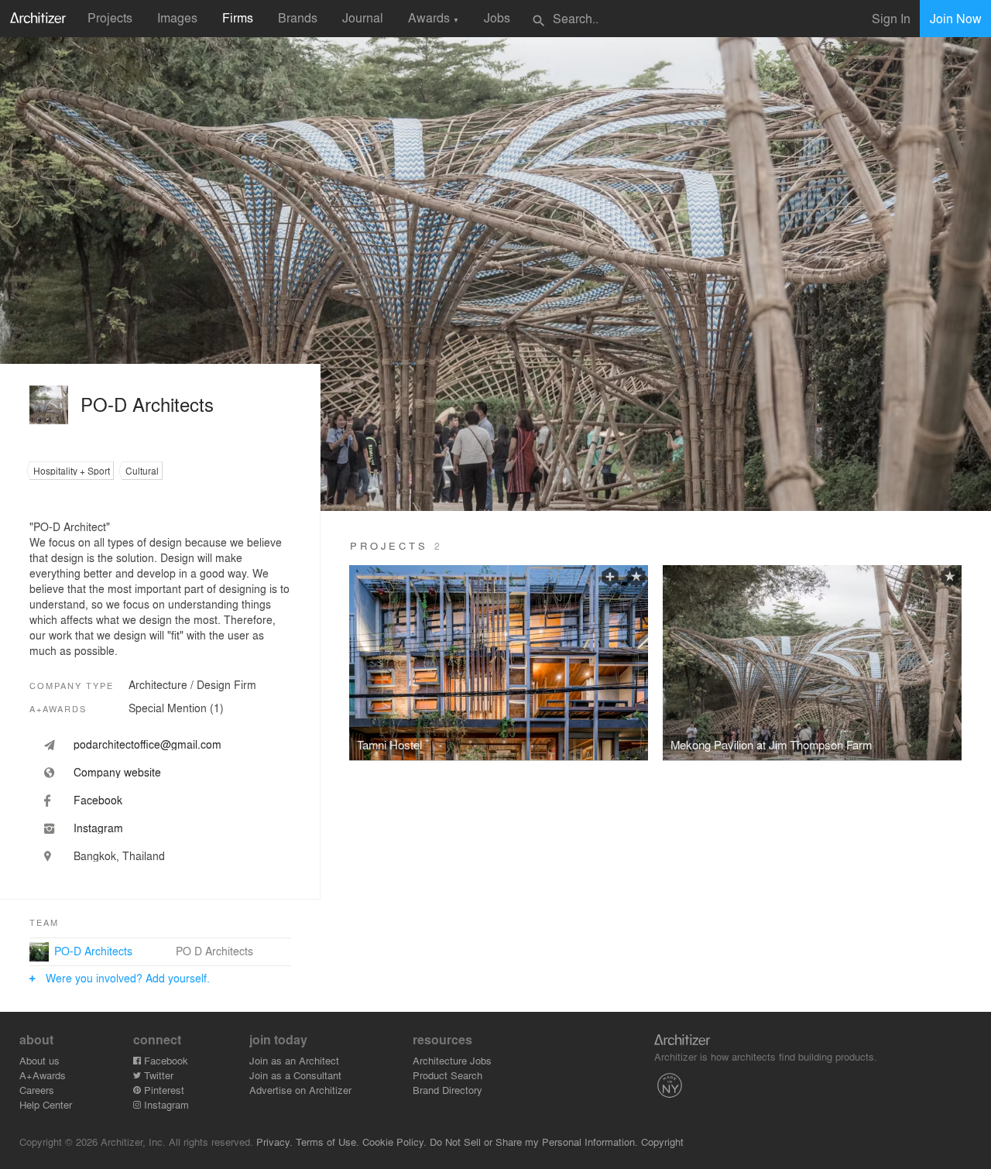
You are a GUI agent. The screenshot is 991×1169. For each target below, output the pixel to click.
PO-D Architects (93, 950)
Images (177, 17)
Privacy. (274, 1141)
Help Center (45, 1104)
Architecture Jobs (452, 1060)
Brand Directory (447, 1089)
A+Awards (42, 1075)
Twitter (157, 1075)
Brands (297, 17)
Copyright (662, 1141)
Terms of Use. (327, 1141)
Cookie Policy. (394, 1141)
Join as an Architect (294, 1060)
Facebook (164, 1060)
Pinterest (162, 1089)
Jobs (497, 17)
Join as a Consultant (295, 1075)
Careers (36, 1089)
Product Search (447, 1075)
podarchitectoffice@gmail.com (147, 744)
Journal (362, 17)
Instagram (165, 1104)
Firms (237, 17)
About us (39, 1060)
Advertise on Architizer (300, 1089)
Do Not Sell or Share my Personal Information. (534, 1141)
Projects (109, 17)
